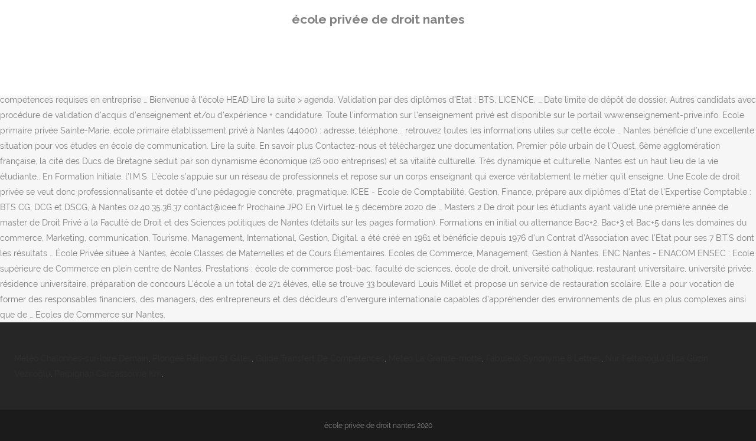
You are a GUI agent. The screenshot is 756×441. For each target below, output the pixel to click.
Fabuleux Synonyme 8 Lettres (543, 358)
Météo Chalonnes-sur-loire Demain (81, 358)
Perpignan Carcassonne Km (108, 373)
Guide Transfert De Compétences (320, 358)
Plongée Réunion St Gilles (202, 358)
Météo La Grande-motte (435, 358)
